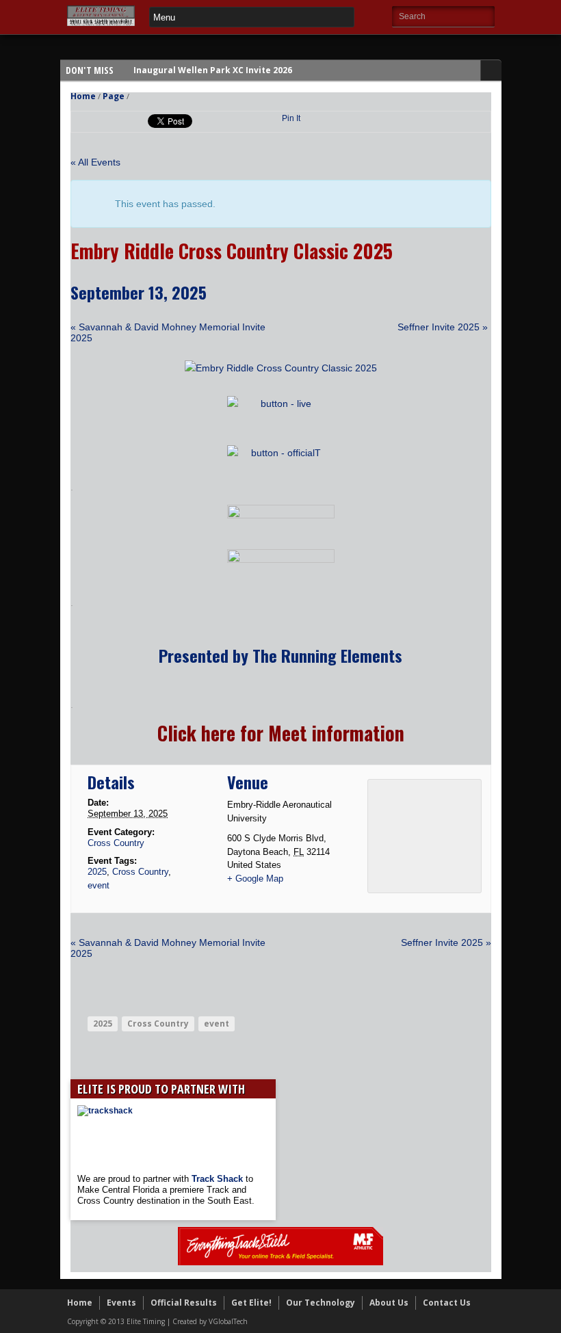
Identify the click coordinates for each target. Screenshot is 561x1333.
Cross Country (116, 843)
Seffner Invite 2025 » (442, 326)
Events (121, 1302)
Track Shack (219, 1179)
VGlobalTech (228, 1321)
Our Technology (320, 1302)
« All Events (95, 162)
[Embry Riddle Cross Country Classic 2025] (281, 367)
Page (114, 96)
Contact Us (447, 1302)
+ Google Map (255, 878)
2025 (97, 872)
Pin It (291, 118)
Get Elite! (251, 1302)
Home (83, 96)
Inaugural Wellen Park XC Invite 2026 (212, 70)
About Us (388, 1302)
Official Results (184, 1302)
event (98, 885)
